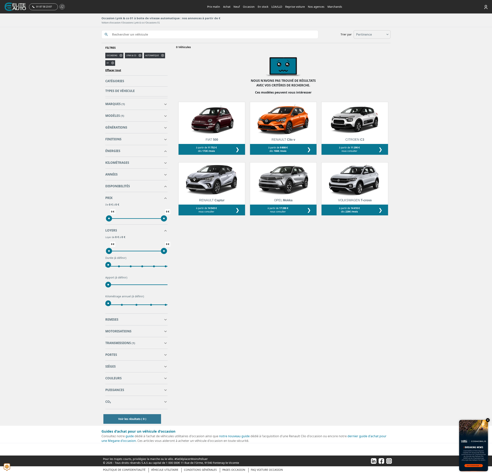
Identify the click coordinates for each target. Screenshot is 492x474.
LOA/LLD (276, 6)
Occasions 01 (153, 22)
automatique (152, 55)
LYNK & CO (131, 55)
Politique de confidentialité (124, 469)
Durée (115, 258)
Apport (116, 277)
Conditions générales (200, 469)
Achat (226, 6)
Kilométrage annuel (124, 296)
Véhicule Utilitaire (164, 469)
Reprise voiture (295, 6)
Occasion (249, 6)
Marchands (334, 6)
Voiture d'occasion (111, 22)
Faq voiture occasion (267, 469)
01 (108, 63)
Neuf (237, 6)
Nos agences (316, 6)
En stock (263, 6)
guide (129, 436)
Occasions (112, 55)
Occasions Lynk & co (133, 22)
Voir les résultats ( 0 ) (132, 419)
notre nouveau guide (234, 436)
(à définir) (120, 258)
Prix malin (213, 6)
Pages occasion (233, 469)
